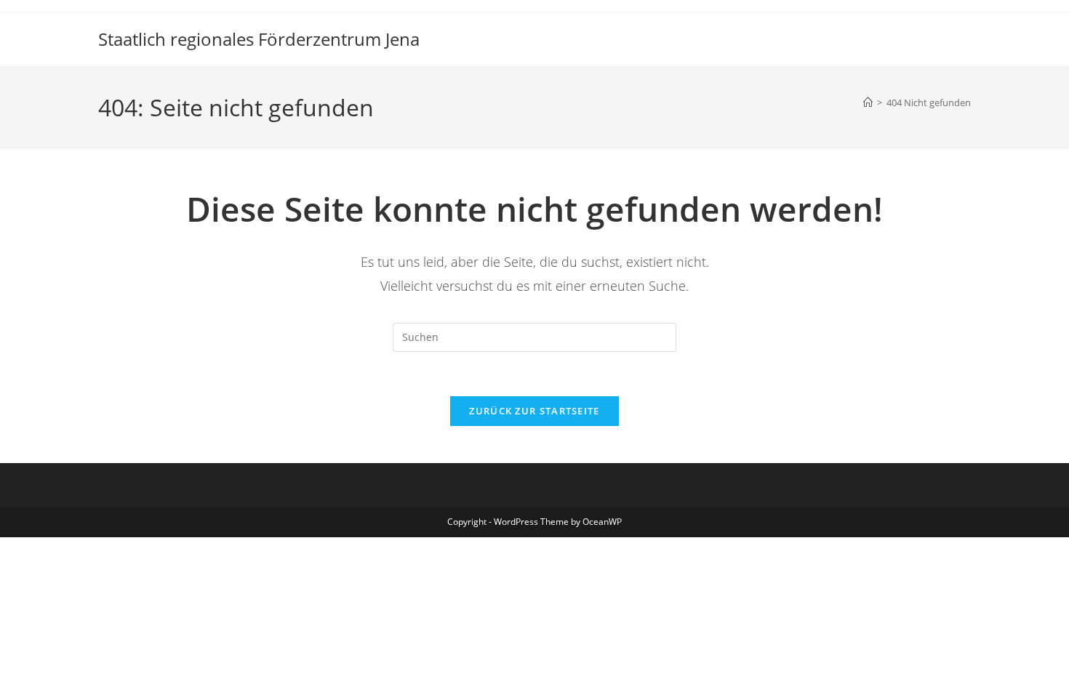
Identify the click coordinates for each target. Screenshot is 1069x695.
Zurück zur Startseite (534, 410)
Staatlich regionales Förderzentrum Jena (259, 39)
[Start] (868, 102)
